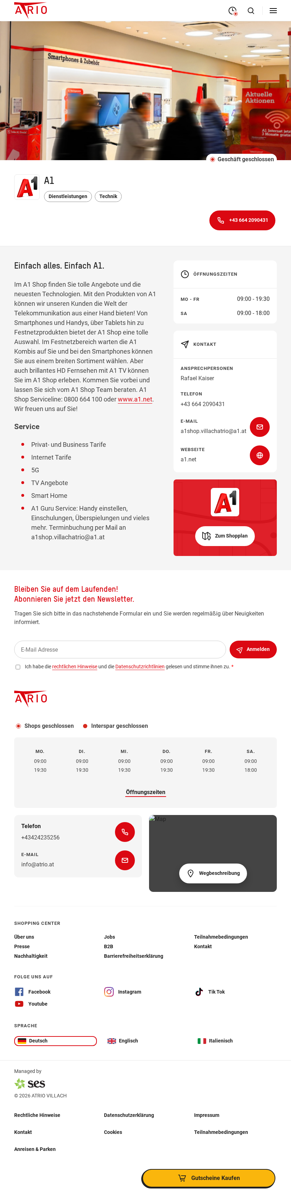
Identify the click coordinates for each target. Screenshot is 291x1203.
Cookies (113, 1132)
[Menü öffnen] (273, 11)
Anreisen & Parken (35, 1149)
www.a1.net (135, 399)
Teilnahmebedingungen (221, 1132)
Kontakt (23, 1132)
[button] (225, 536)
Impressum (206, 1115)
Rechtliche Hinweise (37, 1115)
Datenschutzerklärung (129, 1115)
